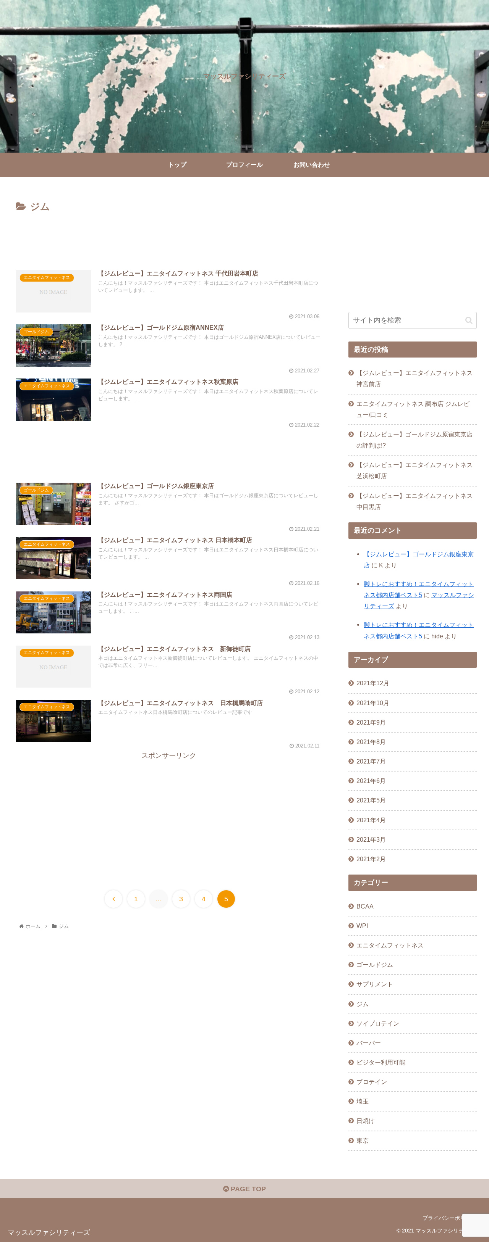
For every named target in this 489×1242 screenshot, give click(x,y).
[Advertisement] (169, 236)
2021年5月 (371, 800)
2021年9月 (371, 722)
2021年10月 (372, 702)
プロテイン (371, 1081)
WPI (362, 925)
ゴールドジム (374, 964)
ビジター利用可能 (380, 1062)
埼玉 (362, 1101)
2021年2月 (371, 858)
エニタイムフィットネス (390, 945)
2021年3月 (371, 839)
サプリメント (374, 984)
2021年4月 (371, 820)
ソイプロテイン (377, 1023)
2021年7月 (371, 761)
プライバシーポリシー (449, 1218)
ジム (362, 1003)
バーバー (368, 1042)
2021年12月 (372, 683)
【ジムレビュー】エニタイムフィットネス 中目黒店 (414, 501)
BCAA (365, 906)
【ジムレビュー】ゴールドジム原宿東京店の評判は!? (414, 440)
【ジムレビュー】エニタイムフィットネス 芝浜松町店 (414, 470)
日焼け (365, 1120)
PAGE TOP (247, 1189)
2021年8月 (371, 741)
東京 (362, 1140)
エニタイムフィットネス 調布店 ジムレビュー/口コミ (413, 409)
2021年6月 (371, 780)
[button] (469, 320)
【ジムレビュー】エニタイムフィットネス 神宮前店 (414, 378)
